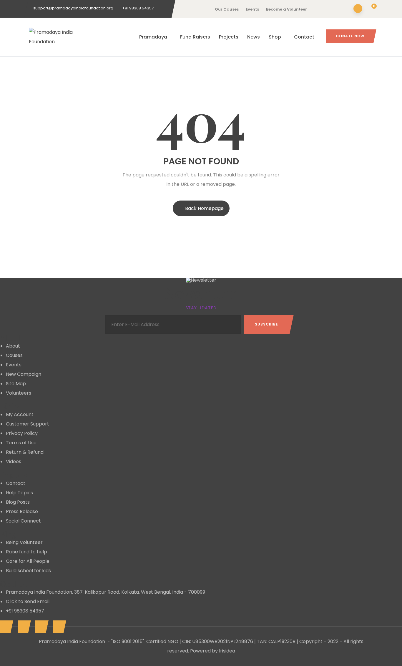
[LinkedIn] (23, 626)
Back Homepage (204, 208)
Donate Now (350, 36)
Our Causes (227, 9)
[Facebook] (5, 626)
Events (252, 9)
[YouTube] (40, 626)
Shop (275, 37)
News (253, 37)
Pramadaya (153, 37)
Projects (228, 37)
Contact (304, 37)
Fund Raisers (195, 37)
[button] (370, 9)
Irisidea (227, 650)
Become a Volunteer (286, 9)
